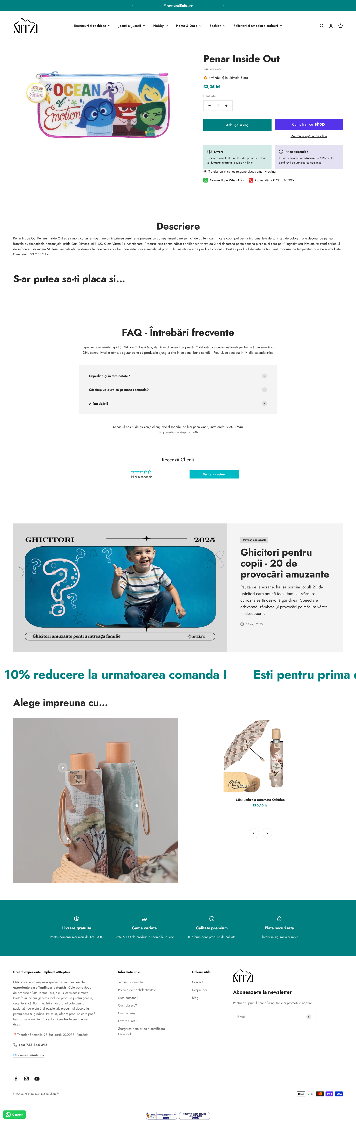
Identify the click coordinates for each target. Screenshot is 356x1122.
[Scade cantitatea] (209, 106)
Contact (197, 982)
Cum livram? (127, 1013)
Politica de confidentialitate (137, 990)
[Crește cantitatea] (226, 106)
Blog (195, 997)
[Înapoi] (132, 5)
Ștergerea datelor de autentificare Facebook (141, 1031)
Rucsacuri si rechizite (90, 25)
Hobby (158, 25)
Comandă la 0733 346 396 (274, 180)
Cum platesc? (127, 1005)
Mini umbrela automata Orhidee (260, 799)
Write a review (214, 474)
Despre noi (199, 990)
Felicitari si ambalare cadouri (256, 25)
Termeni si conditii (130, 982)
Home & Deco (186, 25)
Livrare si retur (127, 1020)
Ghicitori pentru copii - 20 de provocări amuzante (284, 563)
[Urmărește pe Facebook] (16, 1079)
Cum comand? (128, 997)
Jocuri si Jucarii (129, 25)
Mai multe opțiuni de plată (308, 136)
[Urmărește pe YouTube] (37, 1079)
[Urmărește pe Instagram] (26, 1079)
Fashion (215, 25)
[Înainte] (223, 5)
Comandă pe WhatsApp (227, 180)
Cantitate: (210, 96)
